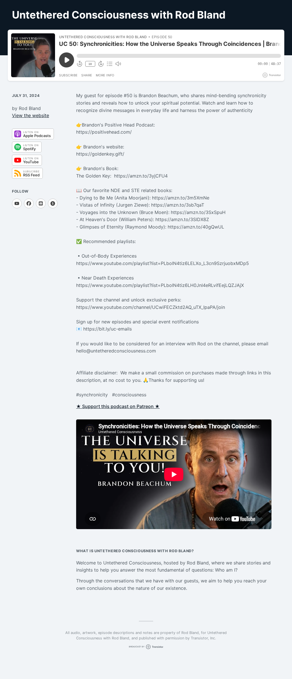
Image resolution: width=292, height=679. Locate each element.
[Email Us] (41, 203)
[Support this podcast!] (53, 203)
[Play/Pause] (33, 55)
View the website (30, 115)
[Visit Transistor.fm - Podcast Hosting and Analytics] (272, 75)
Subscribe (68, 75)
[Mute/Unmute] (118, 63)
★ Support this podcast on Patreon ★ (118, 406)
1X (90, 64)
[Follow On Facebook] (29, 203)
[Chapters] (109, 64)
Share (86, 75)
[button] (179, 56)
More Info (105, 75)
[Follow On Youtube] (17, 203)
